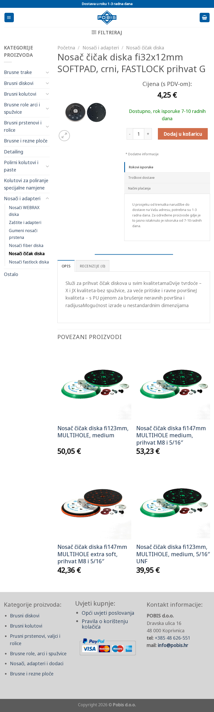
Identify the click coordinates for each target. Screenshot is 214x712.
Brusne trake (18, 72)
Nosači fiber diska (26, 245)
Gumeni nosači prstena (23, 234)
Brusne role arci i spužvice (22, 108)
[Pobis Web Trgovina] (107, 17)
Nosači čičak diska (27, 253)
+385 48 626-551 (172, 638)
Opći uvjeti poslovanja (108, 612)
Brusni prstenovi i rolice (22, 126)
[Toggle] (47, 72)
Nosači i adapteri (22, 198)
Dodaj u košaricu (183, 134)
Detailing (13, 151)
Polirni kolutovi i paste (21, 166)
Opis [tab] (66, 265)
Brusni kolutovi (20, 94)
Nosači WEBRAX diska (24, 211)
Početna (66, 47)
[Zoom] (64, 135)
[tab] (167, 167)
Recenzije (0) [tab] (92, 265)
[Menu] (9, 17)
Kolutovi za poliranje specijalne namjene (26, 184)
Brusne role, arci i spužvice (38, 653)
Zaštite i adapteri (25, 222)
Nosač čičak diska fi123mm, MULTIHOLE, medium (93, 432)
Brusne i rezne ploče (25, 140)
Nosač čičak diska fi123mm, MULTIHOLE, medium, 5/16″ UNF (173, 554)
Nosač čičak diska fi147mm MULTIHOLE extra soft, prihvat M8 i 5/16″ (92, 554)
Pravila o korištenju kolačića (105, 624)
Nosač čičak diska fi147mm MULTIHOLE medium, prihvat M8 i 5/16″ (171, 435)
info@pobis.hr (173, 645)
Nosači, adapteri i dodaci (36, 663)
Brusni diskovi (18, 83)
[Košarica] (205, 17)
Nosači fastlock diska (29, 262)
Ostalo (11, 274)
